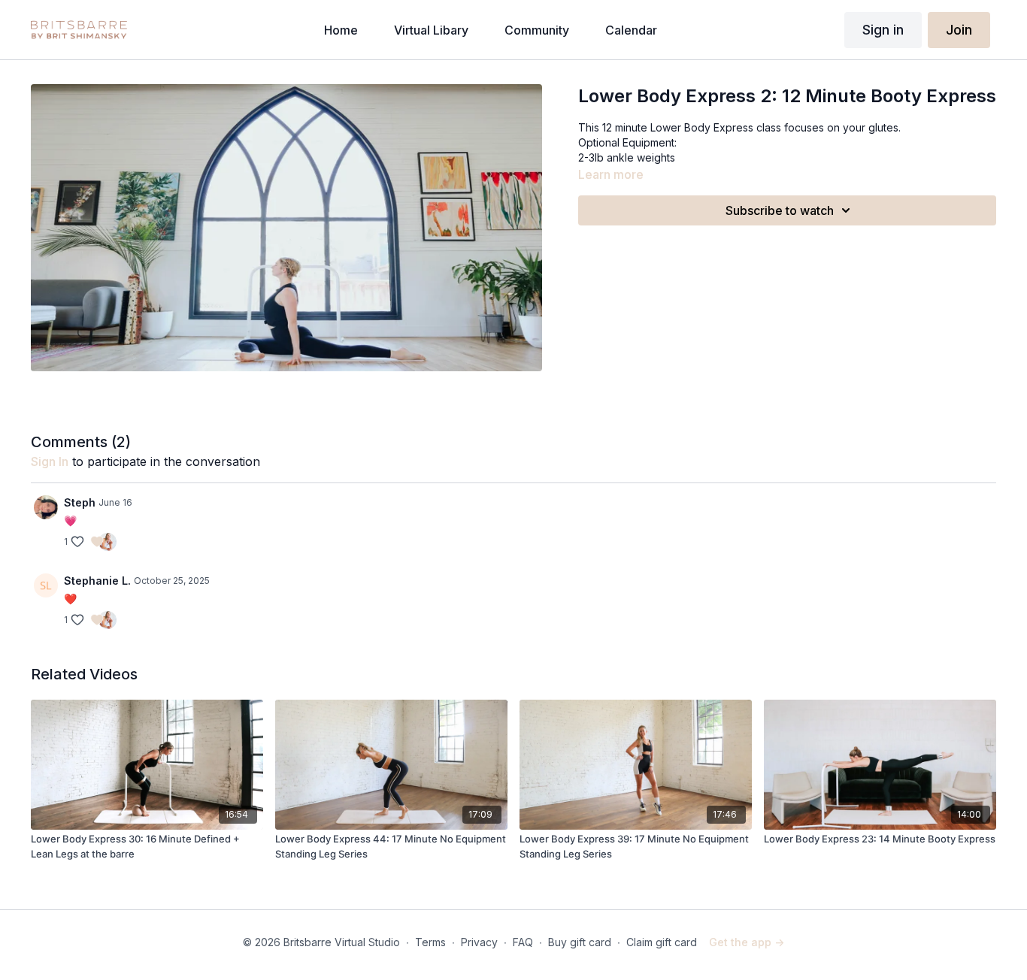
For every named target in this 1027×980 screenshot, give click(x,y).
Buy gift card (579, 942)
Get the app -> (746, 942)
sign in (49, 461)
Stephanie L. (97, 580)
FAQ (523, 942)
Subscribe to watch (780, 210)
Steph (79, 502)
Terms (430, 942)
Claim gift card (661, 942)
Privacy (479, 942)
